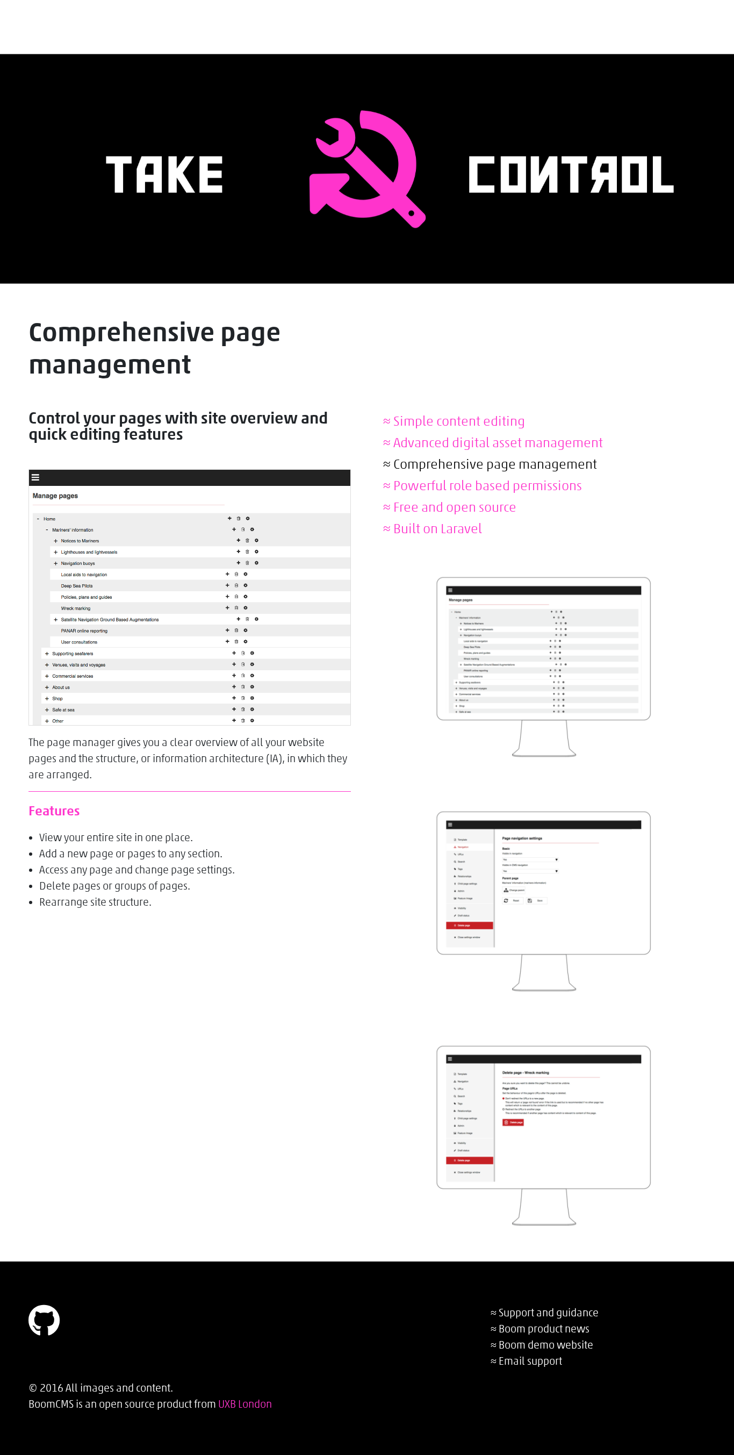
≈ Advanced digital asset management (493, 442)
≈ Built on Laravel (432, 528)
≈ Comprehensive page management (490, 464)
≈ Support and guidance (545, 1312)
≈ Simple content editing (454, 421)
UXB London (245, 1403)
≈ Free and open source (449, 507)
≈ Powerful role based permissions (482, 485)
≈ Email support (526, 1360)
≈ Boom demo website (542, 1344)
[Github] (44, 1328)
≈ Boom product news (540, 1328)
